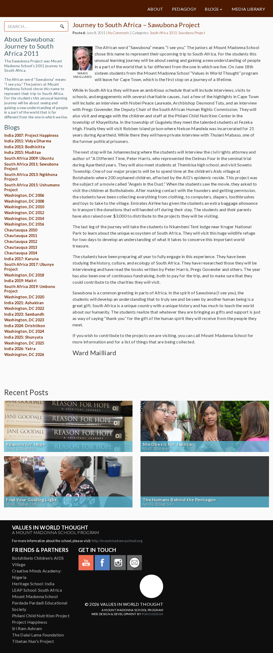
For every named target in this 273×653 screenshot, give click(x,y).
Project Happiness (29, 621)
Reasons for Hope (25, 444)
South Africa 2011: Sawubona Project (177, 33)
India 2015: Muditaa (22, 152)
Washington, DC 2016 (24, 224)
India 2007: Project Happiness (31, 135)
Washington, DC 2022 (24, 308)
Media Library (248, 9)
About (155, 9)
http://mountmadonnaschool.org (117, 541)
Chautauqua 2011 (20, 235)
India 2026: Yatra (19, 348)
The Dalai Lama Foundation (38, 634)
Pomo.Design (152, 614)
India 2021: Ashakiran (24, 303)
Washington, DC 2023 (24, 320)
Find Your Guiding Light (31, 500)
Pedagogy (184, 9)
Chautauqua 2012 (20, 241)
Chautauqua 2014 (20, 253)
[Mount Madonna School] (151, 586)
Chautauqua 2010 (20, 230)
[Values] (48, 8)
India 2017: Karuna (21, 259)
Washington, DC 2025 (24, 343)
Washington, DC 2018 (24, 275)
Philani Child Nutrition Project (41, 615)
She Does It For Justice (167, 444)
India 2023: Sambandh (24, 314)
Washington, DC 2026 (24, 354)
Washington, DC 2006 (24, 195)
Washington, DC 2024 (24, 331)
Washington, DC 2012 (24, 212)
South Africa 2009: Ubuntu (29, 158)
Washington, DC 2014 (24, 218)
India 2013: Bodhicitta (24, 147)
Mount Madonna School (35, 596)
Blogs (212, 9)
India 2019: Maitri (20, 280)
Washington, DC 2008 (24, 201)
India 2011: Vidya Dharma (27, 141)
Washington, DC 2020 (24, 297)
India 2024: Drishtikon (24, 325)
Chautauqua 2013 (20, 247)
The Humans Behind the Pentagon (179, 500)
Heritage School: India (33, 583)
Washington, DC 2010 (24, 207)
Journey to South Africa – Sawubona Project (136, 25)
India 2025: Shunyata (23, 337)
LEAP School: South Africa (37, 589)
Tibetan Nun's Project (33, 641)
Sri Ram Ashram (27, 628)
